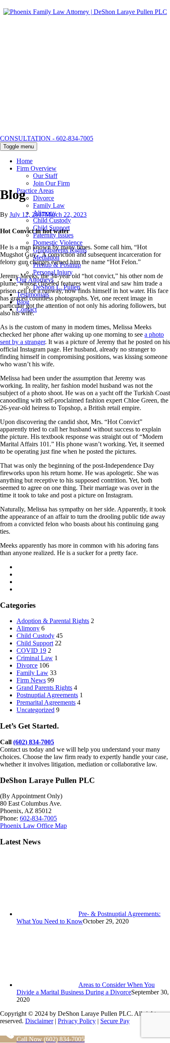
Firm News (31, 680)
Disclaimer (39, 1020)
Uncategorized (35, 709)
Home (25, 160)
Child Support (35, 643)
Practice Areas (35, 190)
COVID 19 (31, 650)
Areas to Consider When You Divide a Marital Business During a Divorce (86, 988)
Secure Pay (115, 1020)
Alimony (28, 628)
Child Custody (52, 220)
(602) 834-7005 (33, 741)
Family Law (49, 205)
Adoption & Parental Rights (53, 620)
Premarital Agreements (46, 702)
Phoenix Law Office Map (33, 825)
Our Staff (45, 175)
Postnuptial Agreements (47, 694)
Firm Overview (37, 168)
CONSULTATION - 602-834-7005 (46, 138)
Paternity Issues (53, 235)
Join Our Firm (51, 183)
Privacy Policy (77, 1020)
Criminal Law (35, 657)
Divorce (43, 198)
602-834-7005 (38, 818)
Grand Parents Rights (44, 687)
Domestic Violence (58, 242)
